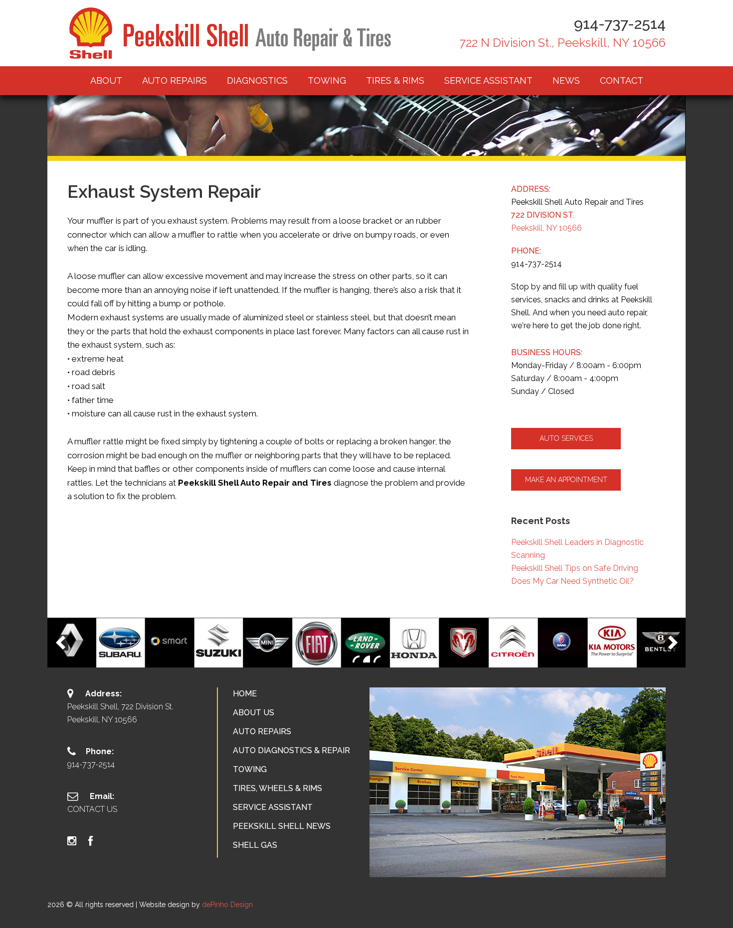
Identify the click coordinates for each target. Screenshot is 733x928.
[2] (366, 659)
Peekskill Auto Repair (231, 33)
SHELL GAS (255, 845)
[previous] (60, 643)
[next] (673, 643)
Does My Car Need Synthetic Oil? (572, 581)
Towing (250, 769)
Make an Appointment (566, 480)
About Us (253, 712)
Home (245, 693)
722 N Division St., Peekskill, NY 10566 (562, 42)
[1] (356, 659)
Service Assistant (273, 807)
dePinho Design (227, 905)
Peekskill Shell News (282, 826)
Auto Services (566, 438)
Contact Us (92, 809)
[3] (376, 659)
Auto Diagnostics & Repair (291, 750)
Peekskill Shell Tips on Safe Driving (574, 568)
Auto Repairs (262, 731)
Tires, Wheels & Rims (277, 788)
